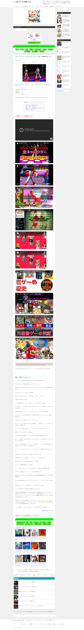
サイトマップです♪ (59, 6)
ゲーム (30, 6)
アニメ (34, 6)
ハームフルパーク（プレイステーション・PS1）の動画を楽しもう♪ (28, 586)
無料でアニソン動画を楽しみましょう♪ (66, 48)
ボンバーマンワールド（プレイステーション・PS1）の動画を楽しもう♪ (44, 611)
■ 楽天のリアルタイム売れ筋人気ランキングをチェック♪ (35, 108)
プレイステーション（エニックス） (23, 571)
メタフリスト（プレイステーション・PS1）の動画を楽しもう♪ (27, 596)
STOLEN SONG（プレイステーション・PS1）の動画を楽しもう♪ (18, 538)
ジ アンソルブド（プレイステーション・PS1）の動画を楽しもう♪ (28, 582)
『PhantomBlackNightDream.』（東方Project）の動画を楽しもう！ (66, 26)
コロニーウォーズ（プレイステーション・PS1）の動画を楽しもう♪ (26, 563)
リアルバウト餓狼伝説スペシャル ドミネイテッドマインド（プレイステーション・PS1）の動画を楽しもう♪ (34, 564)
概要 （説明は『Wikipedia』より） (31, 106)
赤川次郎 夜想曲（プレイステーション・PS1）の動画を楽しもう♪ (26, 538)
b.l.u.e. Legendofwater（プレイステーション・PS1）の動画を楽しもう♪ (18, 551)
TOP (19, 620)
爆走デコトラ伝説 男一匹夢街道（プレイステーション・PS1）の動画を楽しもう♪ (42, 564)
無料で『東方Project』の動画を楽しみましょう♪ (66, 57)
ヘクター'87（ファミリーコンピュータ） (65, 85)
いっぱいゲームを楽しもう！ (66, 43)
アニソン (41, 6)
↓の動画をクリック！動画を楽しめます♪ (32, 105)
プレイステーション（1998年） (33, 571)
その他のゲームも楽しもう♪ (30, 109)
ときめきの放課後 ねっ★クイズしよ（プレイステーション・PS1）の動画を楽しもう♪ (34, 539)
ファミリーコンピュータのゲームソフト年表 (66, 62)
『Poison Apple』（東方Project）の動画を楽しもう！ (66, 16)
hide (27, 102)
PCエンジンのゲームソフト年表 (66, 66)
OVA (37, 6)
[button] (37, 16)
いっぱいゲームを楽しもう (22, 1)
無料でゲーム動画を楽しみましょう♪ (66, 52)
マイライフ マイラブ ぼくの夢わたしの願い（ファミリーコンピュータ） (66, 81)
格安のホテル (52, 6)
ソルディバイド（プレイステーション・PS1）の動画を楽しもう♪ (34, 551)
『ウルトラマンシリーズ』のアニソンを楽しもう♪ (66, 71)
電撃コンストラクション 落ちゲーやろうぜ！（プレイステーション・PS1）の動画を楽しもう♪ (18, 564)
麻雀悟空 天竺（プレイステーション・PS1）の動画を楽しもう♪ (27, 591)
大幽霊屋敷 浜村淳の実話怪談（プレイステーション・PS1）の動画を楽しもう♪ (42, 551)
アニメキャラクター (17, 6)
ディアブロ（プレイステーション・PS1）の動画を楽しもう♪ (42, 538)
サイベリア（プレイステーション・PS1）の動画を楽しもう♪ (27, 601)
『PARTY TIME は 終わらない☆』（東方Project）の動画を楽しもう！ (66, 35)
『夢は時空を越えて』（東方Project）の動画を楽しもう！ (66, 76)
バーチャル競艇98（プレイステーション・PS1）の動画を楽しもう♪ (26, 551)
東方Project (46, 6)
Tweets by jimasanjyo (60, 90)
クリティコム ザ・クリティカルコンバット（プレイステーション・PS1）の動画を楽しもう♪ (31, 605)
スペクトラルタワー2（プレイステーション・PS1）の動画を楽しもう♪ (24, 611)
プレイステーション (18, 60)
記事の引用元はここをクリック (47, 510)
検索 (27, 361)
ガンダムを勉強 (24, 6)
